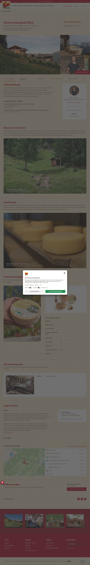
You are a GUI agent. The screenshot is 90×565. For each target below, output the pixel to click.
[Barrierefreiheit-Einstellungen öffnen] (2, 482)
